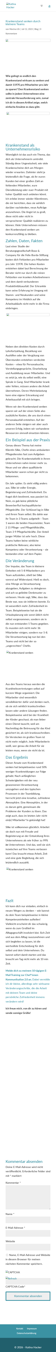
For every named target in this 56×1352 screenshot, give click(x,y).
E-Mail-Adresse (15, 1228)
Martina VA (14, 29)
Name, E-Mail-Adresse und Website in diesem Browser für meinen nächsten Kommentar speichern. (28, 1259)
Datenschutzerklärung (26, 1333)
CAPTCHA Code (15, 1286)
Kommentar (13, 1183)
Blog (36, 29)
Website (10, 1241)
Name (10, 1214)
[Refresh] (11, 1278)
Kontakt (19, 1329)
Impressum (32, 1329)
